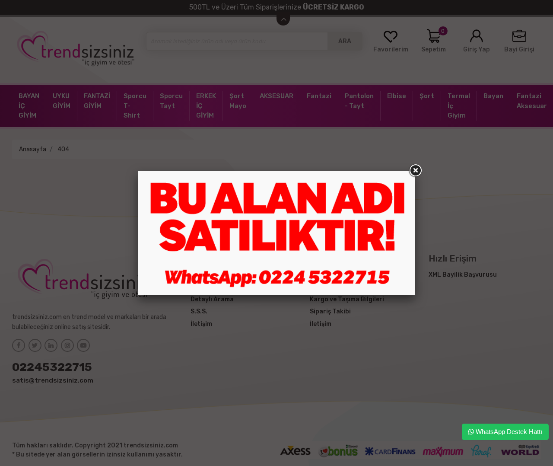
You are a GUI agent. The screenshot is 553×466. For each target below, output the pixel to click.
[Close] (415, 171)
